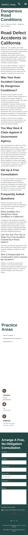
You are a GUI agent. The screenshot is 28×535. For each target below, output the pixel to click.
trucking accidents (20, 178)
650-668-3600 (7, 399)
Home (2, 24)
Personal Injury (7, 341)
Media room (17, 529)
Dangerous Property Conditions (12, 338)
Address (6, 421)
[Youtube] (11, 521)
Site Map (11, 529)
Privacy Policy (11, 507)
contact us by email (15, 188)
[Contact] (4, 391)
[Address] (4, 416)
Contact (6, 395)
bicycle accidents (18, 118)
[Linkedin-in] (17, 521)
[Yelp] (14, 521)
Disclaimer (4, 507)
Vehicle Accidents (11, 24)
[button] (25, 4)
